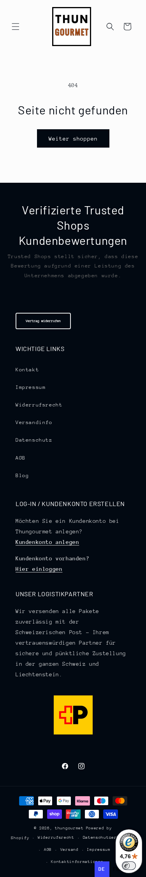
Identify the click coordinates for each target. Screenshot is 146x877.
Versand (69, 849)
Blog (22, 475)
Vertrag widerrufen (43, 321)
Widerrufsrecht (39, 405)
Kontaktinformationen (77, 861)
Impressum (31, 387)
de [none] (102, 869)
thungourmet (69, 828)
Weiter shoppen (73, 138)
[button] (15, 26)
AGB (21, 458)
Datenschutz (34, 440)
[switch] (129, 865)
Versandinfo (34, 422)
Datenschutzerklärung (109, 837)
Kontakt (27, 370)
